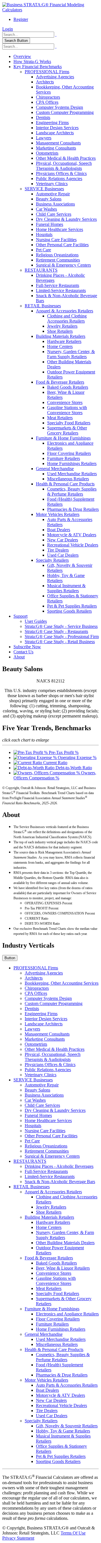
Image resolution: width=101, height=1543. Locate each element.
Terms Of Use (73, 1533)
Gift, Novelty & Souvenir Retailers (67, 1425)
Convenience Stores (64, 402)
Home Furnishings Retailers (72, 463)
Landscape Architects (55, 132)
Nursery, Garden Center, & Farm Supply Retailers (71, 354)
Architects (45, 81)
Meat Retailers (60, 417)
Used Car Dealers (63, 555)
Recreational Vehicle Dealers (72, 545)
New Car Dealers (62, 539)
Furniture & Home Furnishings (63, 438)
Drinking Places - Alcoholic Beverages (59, 1166)
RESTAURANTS (41, 270)
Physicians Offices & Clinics (61, 173)
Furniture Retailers (63, 458)
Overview (22, 56)
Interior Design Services (57, 127)
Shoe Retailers (60, 331)
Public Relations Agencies (59, 178)
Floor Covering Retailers (69, 453)
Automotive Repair (53, 193)
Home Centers (60, 346)
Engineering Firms (52, 122)
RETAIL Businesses (43, 305)
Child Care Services (53, 214)
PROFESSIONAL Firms (47, 71)
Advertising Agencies (55, 76)
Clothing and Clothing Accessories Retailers (67, 318)
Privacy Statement (18, 1538)
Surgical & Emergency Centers (63, 265)
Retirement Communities (58, 260)
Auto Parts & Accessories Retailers (67, 1385)
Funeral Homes (49, 224)
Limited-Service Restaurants (61, 290)
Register (20, 19)
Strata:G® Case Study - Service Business (61, 626)
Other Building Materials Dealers (65, 1242)
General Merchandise (55, 468)
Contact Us (23, 651)
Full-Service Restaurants (57, 285)
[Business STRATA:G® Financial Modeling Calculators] (50, 9)
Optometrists (47, 153)
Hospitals (44, 234)
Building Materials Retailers (60, 336)
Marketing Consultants (56, 148)
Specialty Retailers (52, 560)
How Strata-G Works (32, 61)
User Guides (36, 621)
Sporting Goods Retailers (69, 611)
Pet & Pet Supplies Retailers (72, 606)
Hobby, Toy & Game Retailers (63, 1431)
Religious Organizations (57, 254)
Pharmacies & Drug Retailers (73, 509)
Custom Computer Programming (65, 112)
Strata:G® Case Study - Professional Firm (62, 636)
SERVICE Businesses (44, 188)
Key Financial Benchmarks (37, 66)
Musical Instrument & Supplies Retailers (66, 588)
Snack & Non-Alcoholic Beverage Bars (60, 1181)
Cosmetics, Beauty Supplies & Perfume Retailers (72, 491)
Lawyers (43, 137)
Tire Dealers (58, 550)
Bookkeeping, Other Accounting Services (61, 983)
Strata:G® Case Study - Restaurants (56, 631)
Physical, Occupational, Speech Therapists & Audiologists (64, 166)
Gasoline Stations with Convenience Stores (67, 410)
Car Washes (46, 209)
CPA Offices (47, 102)
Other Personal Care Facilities (62, 244)
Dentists (43, 117)
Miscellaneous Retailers (68, 478)
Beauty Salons (48, 198)
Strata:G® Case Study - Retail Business (60, 641)
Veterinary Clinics (52, 183)
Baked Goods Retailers (67, 387)
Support (20, 616)
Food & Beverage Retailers (60, 382)
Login (7, 29)
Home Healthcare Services (59, 229)
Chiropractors (48, 97)
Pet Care (43, 249)
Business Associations (55, 204)
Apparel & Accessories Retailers (64, 310)
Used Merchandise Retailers (72, 473)
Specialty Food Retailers (68, 422)
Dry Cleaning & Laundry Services (66, 219)
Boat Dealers (58, 529)
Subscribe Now (27, 646)
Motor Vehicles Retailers (57, 514)
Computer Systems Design (59, 107)
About (19, 656)
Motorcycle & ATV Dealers (71, 534)
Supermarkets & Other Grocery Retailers (67, 430)
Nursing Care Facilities (56, 239)
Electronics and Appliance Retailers (67, 1313)
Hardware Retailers (64, 341)
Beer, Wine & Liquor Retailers (63, 1268)
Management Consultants (58, 143)
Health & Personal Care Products (65, 483)
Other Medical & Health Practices (66, 158)
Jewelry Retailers (62, 326)
